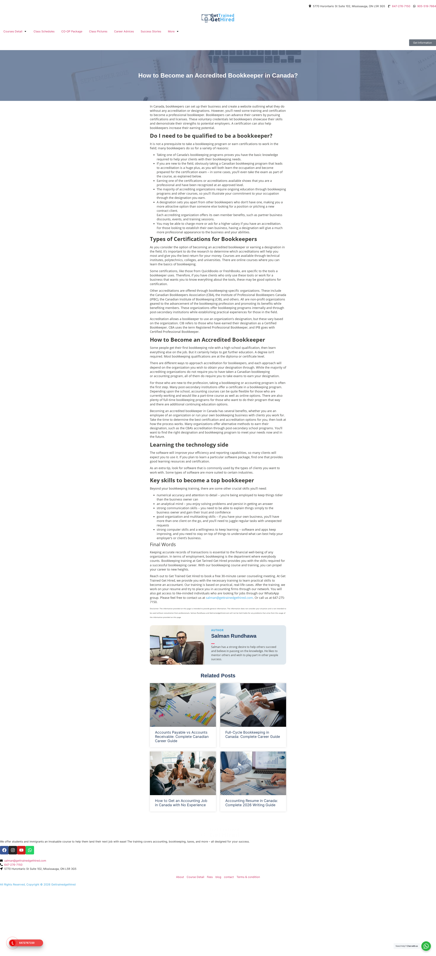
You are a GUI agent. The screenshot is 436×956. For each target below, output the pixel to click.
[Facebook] (4, 850)
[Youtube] (21, 850)
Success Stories (151, 31)
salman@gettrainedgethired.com (229, 598)
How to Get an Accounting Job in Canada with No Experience (181, 803)
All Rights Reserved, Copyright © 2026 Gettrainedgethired (38, 884)
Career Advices (124, 31)
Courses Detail (12, 31)
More (171, 31)
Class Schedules (44, 31)
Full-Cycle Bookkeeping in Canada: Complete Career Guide (252, 734)
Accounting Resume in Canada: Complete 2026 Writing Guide (251, 803)
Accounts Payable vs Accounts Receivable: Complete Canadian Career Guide (182, 736)
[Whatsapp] (30, 850)
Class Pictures (98, 31)
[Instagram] (13, 850)
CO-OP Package (71, 31)
